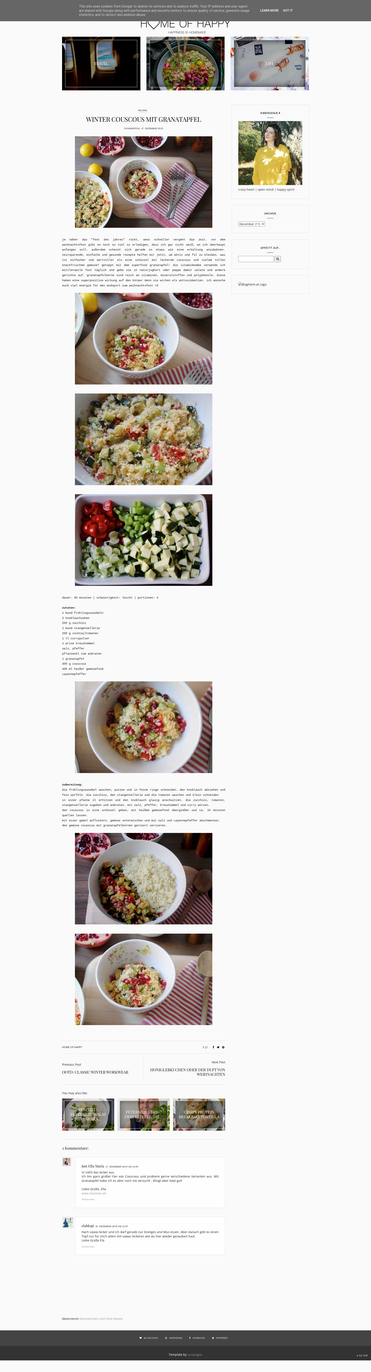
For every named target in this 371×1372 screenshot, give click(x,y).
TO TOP (363, 1355)
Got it (288, 10)
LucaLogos (194, 1354)
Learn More (269, 10)
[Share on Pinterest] (223, 1047)
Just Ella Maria (93, 1166)
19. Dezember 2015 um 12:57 (111, 1226)
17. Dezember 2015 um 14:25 (121, 1166)
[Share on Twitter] (218, 1047)
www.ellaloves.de (94, 1193)
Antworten (88, 1199)
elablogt (88, 1225)
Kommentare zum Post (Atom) (101, 1319)
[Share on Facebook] (213, 1047)
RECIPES (142, 110)
